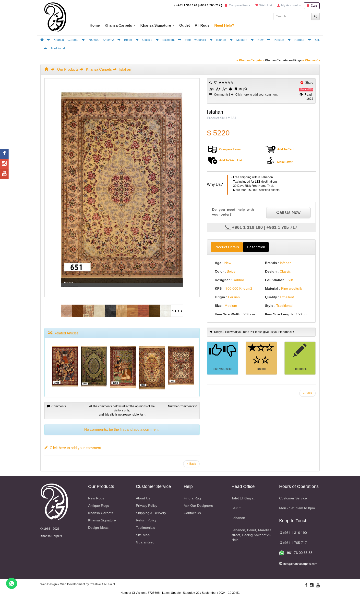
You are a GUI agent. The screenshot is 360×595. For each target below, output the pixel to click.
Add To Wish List (230, 160)
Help (188, 486)
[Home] (41, 40)
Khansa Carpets (118, 25)
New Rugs (96, 498)
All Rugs (202, 25)
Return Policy (146, 520)
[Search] (245, 89)
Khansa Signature (155, 25)
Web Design (48, 584)
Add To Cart (285, 149)
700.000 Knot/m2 (101, 40)
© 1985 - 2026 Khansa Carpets (51, 532)
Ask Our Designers (198, 505)
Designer (222, 280)
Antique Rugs (98, 505)
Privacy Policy (146, 505)
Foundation (275, 280)
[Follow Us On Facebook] (306, 585)
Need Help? (224, 25)
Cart (313, 5)
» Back (307, 393)
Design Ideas (98, 527)
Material (271, 288)
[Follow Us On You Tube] (318, 585)
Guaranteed (145, 542)
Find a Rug (192, 498)
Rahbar (299, 40)
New (260, 40)
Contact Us (192, 513)
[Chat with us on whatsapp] (11, 583)
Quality (271, 297)
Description (256, 247)
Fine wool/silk (195, 40)
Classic (147, 40)
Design (271, 271)
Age (218, 263)
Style (269, 306)
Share (309, 82)
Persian (279, 40)
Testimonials (145, 527)
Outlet (184, 25)
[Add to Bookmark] (235, 89)
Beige (128, 40)
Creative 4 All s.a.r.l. (103, 584)
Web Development (72, 584)
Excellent (168, 40)
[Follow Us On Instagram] (311, 585)
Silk (317, 40)
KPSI (219, 288)
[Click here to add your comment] (299, 352)
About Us (143, 498)
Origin (220, 297)
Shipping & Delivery (151, 513)
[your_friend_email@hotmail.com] (240, 89)
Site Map (143, 535)
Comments (221, 94)
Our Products (68, 69)
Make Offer (285, 162)
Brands (271, 263)
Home (95, 25)
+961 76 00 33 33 (298, 553)
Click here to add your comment (256, 94)
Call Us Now (288, 212)
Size (218, 306)
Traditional (58, 48)
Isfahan (221, 40)
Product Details (227, 247)
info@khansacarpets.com (300, 564)
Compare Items (230, 149)
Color (219, 271)
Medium (241, 40)
